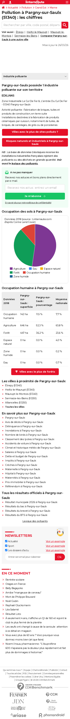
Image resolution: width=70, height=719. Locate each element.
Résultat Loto (13, 614)
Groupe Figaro (22, 680)
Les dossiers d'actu (18, 550)
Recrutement (35, 673)
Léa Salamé (12, 609)
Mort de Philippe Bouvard (20, 596)
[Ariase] (18, 715)
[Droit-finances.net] (51, 701)
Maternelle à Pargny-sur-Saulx (22, 469)
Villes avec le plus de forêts (37, 371)
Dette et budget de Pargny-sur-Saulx (26, 456)
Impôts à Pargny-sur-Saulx (20, 460)
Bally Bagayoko (14, 588)
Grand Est (40, 7)
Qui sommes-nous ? (12, 670)
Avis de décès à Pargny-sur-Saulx (24, 422)
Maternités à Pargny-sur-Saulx (22, 477)
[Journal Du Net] (18, 701)
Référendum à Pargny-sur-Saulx (23, 486)
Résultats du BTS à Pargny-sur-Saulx (26, 515)
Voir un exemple (55, 541)
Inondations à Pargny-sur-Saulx (23, 430)
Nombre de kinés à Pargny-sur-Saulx (26, 434)
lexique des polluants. (25, 163)
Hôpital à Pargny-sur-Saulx (20, 473)
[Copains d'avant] (18, 708)
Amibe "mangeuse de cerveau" (23, 592)
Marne (53, 7)
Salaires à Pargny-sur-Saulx (20, 452)
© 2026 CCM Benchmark (43, 680)
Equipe (27, 670)
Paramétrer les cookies (20, 677)
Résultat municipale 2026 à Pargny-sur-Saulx (31, 502)
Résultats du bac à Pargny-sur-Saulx (26, 506)
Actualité (13, 7)
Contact (63, 670)
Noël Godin (11, 601)
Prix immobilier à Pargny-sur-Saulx (25, 482)
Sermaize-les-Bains (25, 35)
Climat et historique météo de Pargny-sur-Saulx (32, 447)
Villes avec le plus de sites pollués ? (35, 131)
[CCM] (51, 695)
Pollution (26, 7)
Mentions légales (52, 677)
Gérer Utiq (38, 677)
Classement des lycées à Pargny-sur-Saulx (29, 439)
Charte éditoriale (40, 670)
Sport (10, 545)
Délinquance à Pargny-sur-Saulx (23, 426)
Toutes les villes (14, 406)
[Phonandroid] (51, 715)
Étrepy (20, 32)
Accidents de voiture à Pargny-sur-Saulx (28, 443)
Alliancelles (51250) (16, 402)
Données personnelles (53, 673)
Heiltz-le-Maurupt (37, 32)
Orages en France (15, 583)
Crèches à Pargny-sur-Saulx (21, 465)
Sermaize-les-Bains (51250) (20, 398)
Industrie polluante (15, 76)
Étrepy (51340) (13, 385)
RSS (25, 673)
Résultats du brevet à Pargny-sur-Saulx (27, 510)
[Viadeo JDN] (51, 708)
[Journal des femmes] (18, 695)
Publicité (54, 670)
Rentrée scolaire (14, 579)
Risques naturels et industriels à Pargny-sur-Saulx (35, 142)
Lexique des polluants (35, 521)
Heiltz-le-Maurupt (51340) (19, 389)
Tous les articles (13, 673)
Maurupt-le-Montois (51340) (21, 393)
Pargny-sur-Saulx (15, 417)
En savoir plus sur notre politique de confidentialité (28, 202)
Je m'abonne (33, 196)
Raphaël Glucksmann (18, 605)
